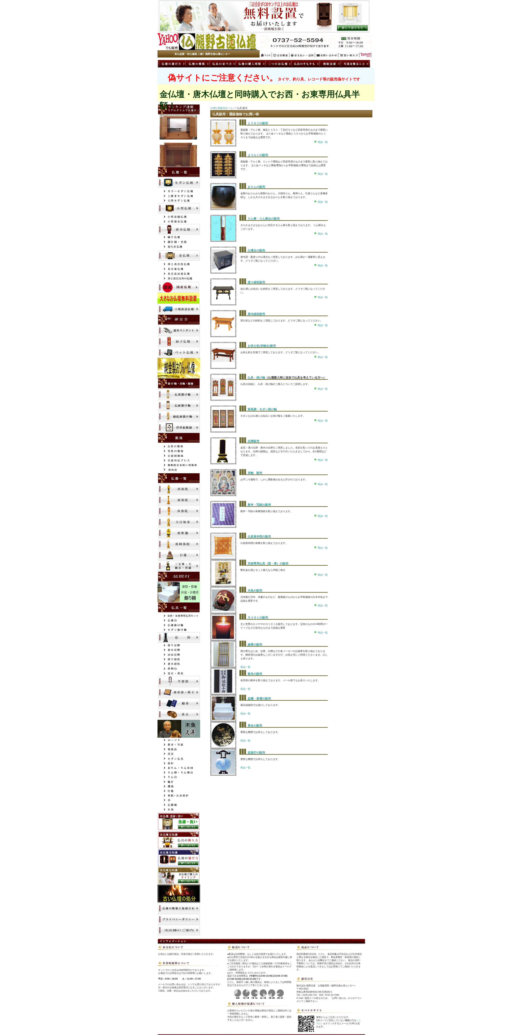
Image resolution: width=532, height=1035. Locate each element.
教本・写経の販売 (259, 504)
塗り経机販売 (256, 282)
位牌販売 (253, 441)
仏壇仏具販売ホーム (221, 108)
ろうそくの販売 (258, 617)
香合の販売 (255, 725)
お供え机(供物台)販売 (262, 345)
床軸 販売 (255, 472)
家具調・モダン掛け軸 (262, 409)
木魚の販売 (255, 590)
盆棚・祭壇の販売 (259, 698)
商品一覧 (323, 142)
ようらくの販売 (258, 155)
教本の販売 (255, 673)
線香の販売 (255, 644)
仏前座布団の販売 (259, 536)
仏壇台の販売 (256, 250)
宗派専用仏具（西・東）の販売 (268, 563)
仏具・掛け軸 (256, 377)
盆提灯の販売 (256, 752)
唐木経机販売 (256, 314)
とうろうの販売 (258, 123)
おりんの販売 (256, 186)
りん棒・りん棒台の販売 (264, 218)
